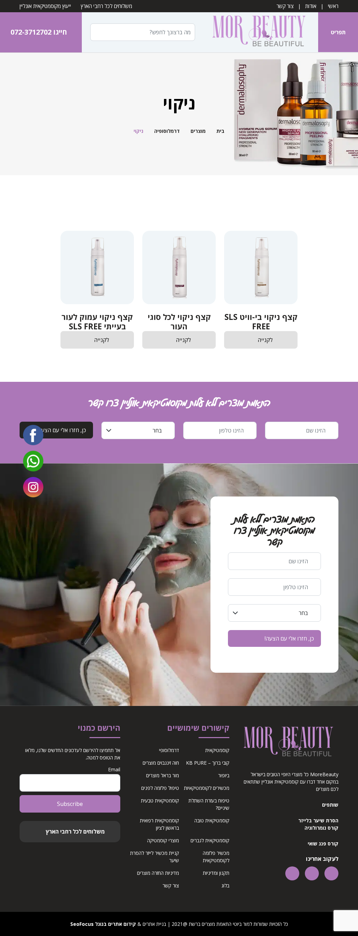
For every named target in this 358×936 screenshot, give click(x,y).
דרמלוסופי (169, 750)
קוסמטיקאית (217, 750)
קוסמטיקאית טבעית (160, 800)
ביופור (223, 775)
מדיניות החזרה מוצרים (158, 873)
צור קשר (285, 5)
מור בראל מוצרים (162, 775)
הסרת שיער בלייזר (318, 820)
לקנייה (265, 340)
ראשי (333, 5)
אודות (310, 5)
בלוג (225, 885)
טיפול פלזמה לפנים (160, 788)
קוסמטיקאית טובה (211, 820)
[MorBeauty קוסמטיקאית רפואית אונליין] (258, 32)
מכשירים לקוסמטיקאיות (206, 788)
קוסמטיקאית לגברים (210, 840)
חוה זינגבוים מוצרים (161, 762)
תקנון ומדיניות (216, 873)
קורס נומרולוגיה (321, 827)
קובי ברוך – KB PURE (207, 762)
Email (114, 769)
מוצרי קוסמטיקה (163, 840)
